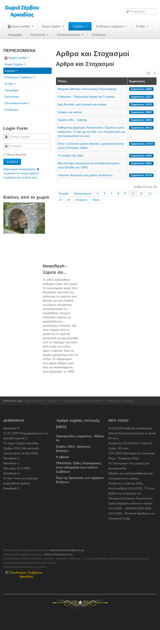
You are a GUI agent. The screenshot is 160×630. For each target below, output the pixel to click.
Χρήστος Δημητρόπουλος (58, 554)
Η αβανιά (62, 457)
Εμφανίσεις (137, 81)
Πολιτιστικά (38, 34)
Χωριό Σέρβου (51, 26)
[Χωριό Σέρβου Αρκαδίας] (24, 11)
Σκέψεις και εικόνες (70, 112)
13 (60, 199)
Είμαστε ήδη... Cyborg (72, 119)
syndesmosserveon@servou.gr (66, 550)
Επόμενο (81, 199)
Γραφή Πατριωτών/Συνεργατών (82, 400)
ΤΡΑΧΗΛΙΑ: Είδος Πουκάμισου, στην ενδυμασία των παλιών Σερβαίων (78, 467)
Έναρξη (64, 193)
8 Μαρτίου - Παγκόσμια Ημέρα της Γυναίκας (86, 96)
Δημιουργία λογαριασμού (20, 169)
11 (141, 193)
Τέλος (96, 199)
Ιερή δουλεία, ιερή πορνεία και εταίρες (82, 104)
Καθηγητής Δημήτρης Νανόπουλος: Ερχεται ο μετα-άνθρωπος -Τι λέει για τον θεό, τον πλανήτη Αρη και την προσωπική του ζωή (91, 132)
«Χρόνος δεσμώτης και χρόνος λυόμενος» (85, 175)
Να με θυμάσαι (16, 154)
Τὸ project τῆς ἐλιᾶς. (71, 155)
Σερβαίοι (79, 26)
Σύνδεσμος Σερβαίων (110, 26)
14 (68, 199)
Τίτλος (62, 81)
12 (149, 193)
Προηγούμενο (83, 193)
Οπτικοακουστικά (69, 34)
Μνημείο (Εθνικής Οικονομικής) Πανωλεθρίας (87, 89)
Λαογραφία (15, 34)
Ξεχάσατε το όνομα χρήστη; (21, 173)
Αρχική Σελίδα (34, 400)
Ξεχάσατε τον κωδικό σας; (20, 177)
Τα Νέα (141, 26)
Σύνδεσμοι (99, 34)
